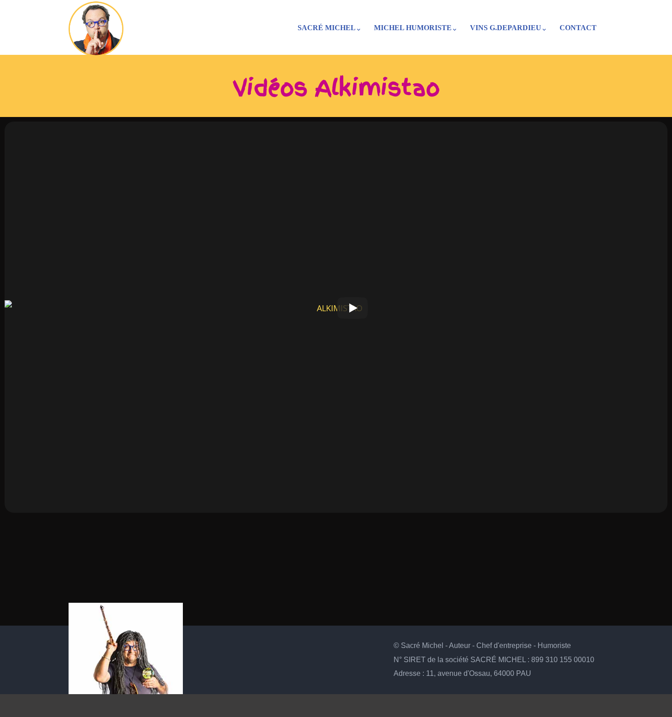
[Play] (352, 308)
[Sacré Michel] (96, 26)
